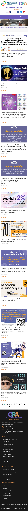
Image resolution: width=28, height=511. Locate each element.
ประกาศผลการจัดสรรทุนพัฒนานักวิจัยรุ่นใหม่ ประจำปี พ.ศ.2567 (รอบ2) (12, 299)
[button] (7, 16)
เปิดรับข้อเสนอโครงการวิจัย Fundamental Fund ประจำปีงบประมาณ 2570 (13, 240)
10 (24, 404)
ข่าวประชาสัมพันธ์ (9, 27)
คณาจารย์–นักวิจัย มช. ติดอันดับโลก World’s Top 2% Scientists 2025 (13, 211)
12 (12, 406)
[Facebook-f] (18, 12)
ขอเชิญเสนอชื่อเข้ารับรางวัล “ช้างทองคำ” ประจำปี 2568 (13, 84)
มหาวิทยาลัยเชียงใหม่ (14, 9)
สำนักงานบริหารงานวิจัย (14, 7)
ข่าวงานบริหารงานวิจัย (19, 27)
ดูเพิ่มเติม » (4, 61)
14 (18, 406)
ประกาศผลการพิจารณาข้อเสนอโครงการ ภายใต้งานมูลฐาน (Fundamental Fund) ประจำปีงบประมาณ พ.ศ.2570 (13, 54)
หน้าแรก (2, 27)
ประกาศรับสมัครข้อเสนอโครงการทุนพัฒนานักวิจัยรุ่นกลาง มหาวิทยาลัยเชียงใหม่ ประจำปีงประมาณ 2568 (14, 393)
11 (9, 406)
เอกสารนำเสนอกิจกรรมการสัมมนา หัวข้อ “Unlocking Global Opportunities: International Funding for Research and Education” (12, 330)
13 (15, 406)
